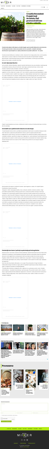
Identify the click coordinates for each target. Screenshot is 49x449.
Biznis (28, 11)
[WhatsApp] (32, 40)
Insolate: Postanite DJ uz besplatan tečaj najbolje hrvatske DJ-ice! (18, 333)
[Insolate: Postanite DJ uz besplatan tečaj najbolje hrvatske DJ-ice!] (18, 328)
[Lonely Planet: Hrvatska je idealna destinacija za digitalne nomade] (6, 328)
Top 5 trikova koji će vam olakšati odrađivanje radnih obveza (19, 386)
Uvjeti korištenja (23, 443)
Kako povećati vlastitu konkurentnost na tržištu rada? (29, 392)
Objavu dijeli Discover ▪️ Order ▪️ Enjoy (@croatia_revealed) (15, 120)
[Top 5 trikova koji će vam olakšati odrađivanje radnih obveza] (18, 377)
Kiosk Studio (26, 446)
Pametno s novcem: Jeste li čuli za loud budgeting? (44, 386)
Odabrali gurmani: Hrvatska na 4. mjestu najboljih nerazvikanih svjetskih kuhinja (42, 334)
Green (26, 331)
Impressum (16, 443)
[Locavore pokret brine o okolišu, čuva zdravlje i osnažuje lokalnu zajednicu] (30, 328)
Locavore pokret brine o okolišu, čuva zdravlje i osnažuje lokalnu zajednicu (30, 333)
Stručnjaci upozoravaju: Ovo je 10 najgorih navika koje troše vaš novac (5, 392)
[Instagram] (42, 7)
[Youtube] (44, 7)
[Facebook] (41, 7)
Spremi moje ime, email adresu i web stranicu (9, 415)
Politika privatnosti (31, 443)
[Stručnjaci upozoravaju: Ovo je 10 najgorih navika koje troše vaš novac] (6, 380)
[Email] (34, 40)
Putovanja (3, 331)
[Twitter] (30, 40)
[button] (47, 7)
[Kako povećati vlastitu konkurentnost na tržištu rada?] (30, 380)
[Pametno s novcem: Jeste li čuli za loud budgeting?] (43, 377)
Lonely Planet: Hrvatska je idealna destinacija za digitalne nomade (6, 333)
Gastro (38, 331)
